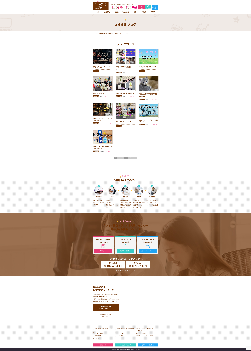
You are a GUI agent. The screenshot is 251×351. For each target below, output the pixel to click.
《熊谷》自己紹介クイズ (98, 93)
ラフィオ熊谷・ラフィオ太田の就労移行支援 (145, 329)
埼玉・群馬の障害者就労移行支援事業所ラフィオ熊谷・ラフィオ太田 (122, 4)
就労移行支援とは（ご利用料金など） (125, 12)
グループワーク (108, 71)
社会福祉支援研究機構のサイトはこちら (106, 315)
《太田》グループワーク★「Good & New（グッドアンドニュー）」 (147, 67)
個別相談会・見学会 (124, 251)
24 (130, 158)
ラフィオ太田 (141, 71)
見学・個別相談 (148, 8)
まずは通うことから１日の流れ (145, 335)
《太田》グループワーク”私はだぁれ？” (125, 93)
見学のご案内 (134, 12)
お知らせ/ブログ (118, 33)
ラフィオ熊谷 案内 (121, 333)
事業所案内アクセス (153, 12)
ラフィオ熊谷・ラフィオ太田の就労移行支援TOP (103, 33)
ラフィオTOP (97, 12)
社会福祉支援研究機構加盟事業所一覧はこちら (105, 307)
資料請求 (141, 8)
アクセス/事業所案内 (100, 333)
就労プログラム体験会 (155, 8)
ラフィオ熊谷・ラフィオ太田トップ (103, 328)
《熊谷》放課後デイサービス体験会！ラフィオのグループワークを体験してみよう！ (125, 67)
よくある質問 (96, 1)
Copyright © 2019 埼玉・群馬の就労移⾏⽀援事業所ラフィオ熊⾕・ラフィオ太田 (125, 349)
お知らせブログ (144, 12)
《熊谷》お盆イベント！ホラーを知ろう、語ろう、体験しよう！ (102, 67)
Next (135, 158)
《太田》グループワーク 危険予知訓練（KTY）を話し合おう (102, 147)
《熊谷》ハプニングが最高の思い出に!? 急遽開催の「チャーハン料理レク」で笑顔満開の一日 (148, 94)
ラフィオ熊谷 (96, 71)
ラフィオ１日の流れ (116, 12)
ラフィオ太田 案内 (142, 333)
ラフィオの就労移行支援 (107, 12)
